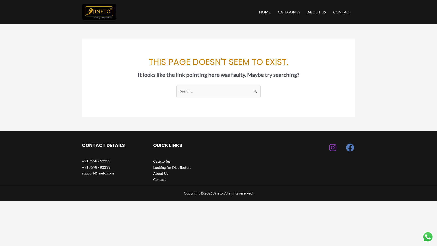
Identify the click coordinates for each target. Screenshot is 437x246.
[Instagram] (333, 148)
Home (265, 12)
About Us (316, 12)
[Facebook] (350, 148)
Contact (342, 12)
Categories (289, 12)
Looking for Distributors (172, 167)
